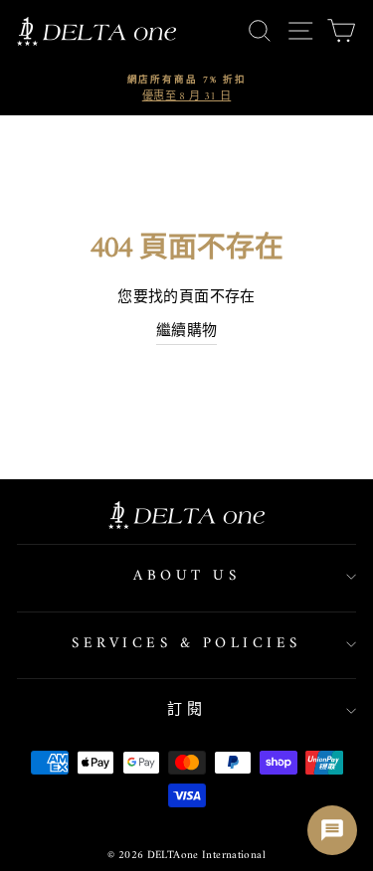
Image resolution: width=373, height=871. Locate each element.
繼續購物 (187, 332)
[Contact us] (332, 830)
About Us (186, 576)
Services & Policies (186, 643)
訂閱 (186, 710)
